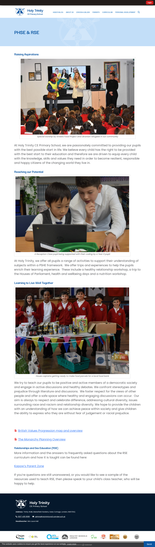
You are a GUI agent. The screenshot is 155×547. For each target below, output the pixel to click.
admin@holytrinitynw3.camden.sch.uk (50, 516)
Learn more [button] (71, 544)
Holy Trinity (35, 10)
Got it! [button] (149, 544)
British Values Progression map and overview (50, 431)
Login (150, 3)
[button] (139, 12)
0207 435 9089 (24, 516)
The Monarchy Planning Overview (42, 439)
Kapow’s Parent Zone (29, 466)
